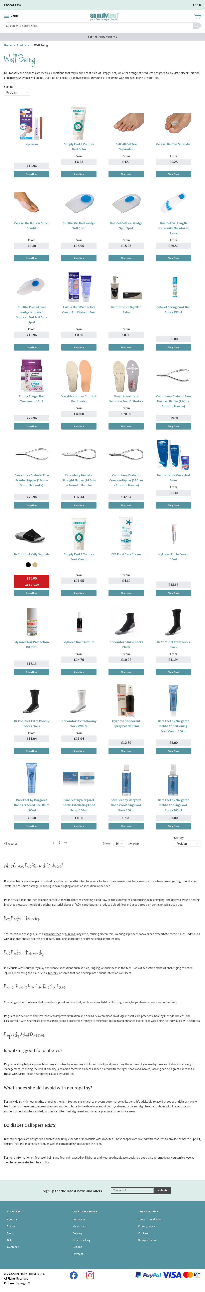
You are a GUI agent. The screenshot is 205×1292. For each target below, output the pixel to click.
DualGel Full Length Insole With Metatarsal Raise (173, 228)
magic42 (25, 1283)
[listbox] (31, 564)
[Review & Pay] (65, 843)
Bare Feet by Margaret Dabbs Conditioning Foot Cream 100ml (173, 726)
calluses (120, 1106)
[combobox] (102, 25)
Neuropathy (11, 73)
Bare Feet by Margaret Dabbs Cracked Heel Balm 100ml (31, 805)
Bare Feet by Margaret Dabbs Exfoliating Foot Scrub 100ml (79, 805)
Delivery (77, 1233)
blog (6, 1162)
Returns (77, 1247)
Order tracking (81, 1240)
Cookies (143, 1233)
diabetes (30, 73)
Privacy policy (146, 1226)
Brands (11, 1226)
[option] (28, 565)
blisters (53, 973)
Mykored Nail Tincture (78, 642)
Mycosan (31, 144)
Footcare (23, 45)
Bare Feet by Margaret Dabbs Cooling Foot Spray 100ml (173, 805)
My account (79, 1226)
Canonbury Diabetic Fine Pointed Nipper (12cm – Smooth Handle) (173, 401)
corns (110, 1106)
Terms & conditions (149, 1219)
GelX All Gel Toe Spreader (173, 144)
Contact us (79, 1219)
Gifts (9, 1240)
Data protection (147, 1240)
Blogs (10, 1233)
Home (8, 45)
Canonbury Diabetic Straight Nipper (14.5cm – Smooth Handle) (79, 480)
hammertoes (53, 934)
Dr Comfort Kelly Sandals (31, 554)
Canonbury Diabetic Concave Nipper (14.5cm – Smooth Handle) (126, 480)
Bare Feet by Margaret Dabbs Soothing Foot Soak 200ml (126, 805)
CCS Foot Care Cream (126, 554)
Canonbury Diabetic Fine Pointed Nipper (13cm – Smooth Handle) (31, 480)
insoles (115, 939)
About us (12, 1219)
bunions (70, 934)
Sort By (8, 87)
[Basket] (197, 17)
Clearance (13, 1247)
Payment (78, 1254)
